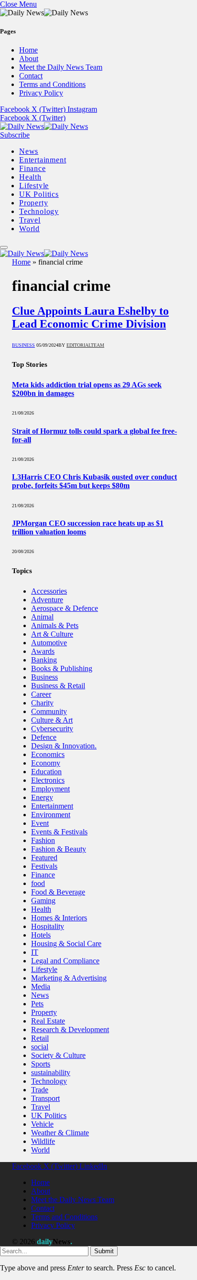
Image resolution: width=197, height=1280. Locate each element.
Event (40, 823)
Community (49, 711)
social (39, 1047)
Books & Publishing (61, 668)
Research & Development (70, 1029)
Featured (44, 857)
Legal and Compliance (65, 961)
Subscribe (15, 135)
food (38, 883)
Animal (42, 617)
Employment (50, 789)
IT (34, 952)
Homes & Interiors (59, 918)
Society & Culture (58, 1055)
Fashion (43, 840)
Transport (45, 1098)
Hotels (41, 935)
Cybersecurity (52, 729)
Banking (44, 660)
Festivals (44, 866)
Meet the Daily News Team (60, 67)
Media (40, 986)
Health (30, 177)
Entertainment (42, 160)
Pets (37, 1004)
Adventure (47, 600)
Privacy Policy (41, 93)
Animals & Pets (54, 625)
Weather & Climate (60, 1133)
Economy (45, 763)
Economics (48, 754)
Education (46, 772)
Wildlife (43, 1141)
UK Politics (39, 194)
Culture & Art (52, 720)
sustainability (50, 1072)
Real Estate (48, 1021)
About (28, 58)
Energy (42, 797)
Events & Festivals (59, 832)
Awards (43, 651)
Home (28, 50)
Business (23, 345)
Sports (40, 1064)
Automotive (49, 643)
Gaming (43, 900)
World (29, 228)
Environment (50, 815)
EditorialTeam (85, 345)
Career (41, 694)
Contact (31, 76)
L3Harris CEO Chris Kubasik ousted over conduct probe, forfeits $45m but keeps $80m (94, 481)
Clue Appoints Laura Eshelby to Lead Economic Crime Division (90, 317)
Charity (42, 703)
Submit (104, 1251)
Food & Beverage (58, 892)
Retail (40, 1038)
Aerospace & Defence (64, 608)
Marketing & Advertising (69, 978)
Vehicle (42, 1124)
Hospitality (47, 926)
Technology (39, 211)
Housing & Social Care (66, 943)
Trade (39, 1090)
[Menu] (4, 247)
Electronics (48, 780)
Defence (43, 737)
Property (33, 203)
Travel (30, 220)
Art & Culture (52, 634)
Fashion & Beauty (58, 849)
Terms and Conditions (52, 84)
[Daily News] (44, 126)
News (28, 151)
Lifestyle (34, 185)
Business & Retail (58, 686)
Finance (32, 168)
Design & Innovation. (64, 746)
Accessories (49, 591)
